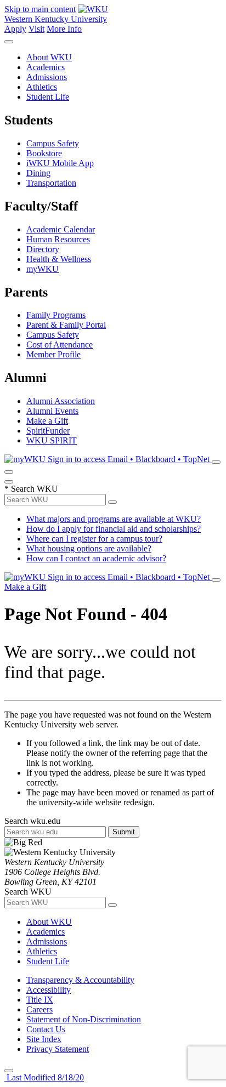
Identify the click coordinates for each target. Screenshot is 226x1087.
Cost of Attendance (59, 344)
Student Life (47, 96)
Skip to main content (40, 9)
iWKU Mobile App (60, 163)
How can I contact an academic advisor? (96, 558)
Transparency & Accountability (80, 979)
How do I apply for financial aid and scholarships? (113, 528)
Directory (42, 249)
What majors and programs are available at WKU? (113, 518)
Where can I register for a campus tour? (94, 538)
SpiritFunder (48, 430)
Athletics (41, 87)
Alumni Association (60, 401)
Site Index (43, 1039)
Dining (38, 173)
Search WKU (31, 488)
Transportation (51, 182)
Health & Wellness (58, 259)
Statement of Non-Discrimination (83, 1019)
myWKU (42, 269)
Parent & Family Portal (66, 324)
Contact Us (45, 1029)
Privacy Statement (57, 1049)
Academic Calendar (60, 229)
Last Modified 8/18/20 (44, 1077)
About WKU (49, 57)
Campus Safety (52, 143)
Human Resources (58, 239)
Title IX (39, 999)
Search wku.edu (32, 821)
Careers (39, 1009)
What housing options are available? (88, 548)
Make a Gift (47, 420)
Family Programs (56, 315)
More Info (64, 28)
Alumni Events (52, 411)
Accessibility (48, 989)
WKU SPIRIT (51, 440)
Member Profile (53, 354)
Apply (15, 28)
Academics (45, 67)
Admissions (46, 77)
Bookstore (44, 153)
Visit (36, 28)
